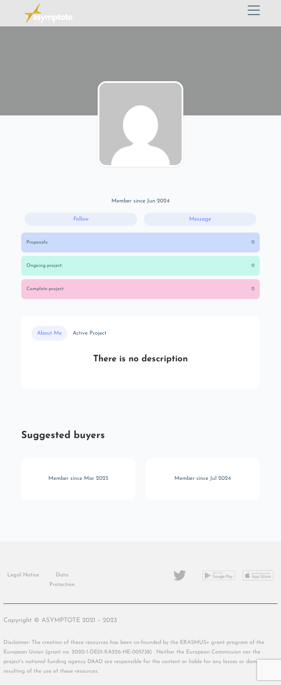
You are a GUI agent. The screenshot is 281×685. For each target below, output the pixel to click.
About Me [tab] (49, 333)
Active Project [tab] (90, 333)
